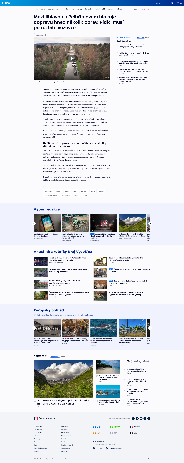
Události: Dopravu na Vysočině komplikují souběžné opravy (51, 82)
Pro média (64, 426)
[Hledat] (172, 3)
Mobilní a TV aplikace (41, 448)
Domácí (65, 9)
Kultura (110, 9)
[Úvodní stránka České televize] (44, 418)
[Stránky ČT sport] (115, 427)
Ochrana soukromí (57, 459)
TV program (38, 426)
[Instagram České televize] (133, 418)
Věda (104, 9)
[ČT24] (6, 3)
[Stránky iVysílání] (135, 427)
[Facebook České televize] (137, 418)
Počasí (97, 9)
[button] (72, 58)
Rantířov (101, 191)
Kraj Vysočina (48, 191)
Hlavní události (40, 9)
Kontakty (64, 451)
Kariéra (63, 442)
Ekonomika (88, 9)
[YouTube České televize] (141, 418)
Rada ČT (64, 439)
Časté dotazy (65, 448)
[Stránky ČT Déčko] (96, 433)
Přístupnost (68, 459)
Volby (58, 9)
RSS (149, 459)
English (48, 459)
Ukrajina (51, 9)
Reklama (64, 430)
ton (35, 33)
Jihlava (75, 191)
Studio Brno (65, 433)
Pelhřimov (84, 191)
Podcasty (119, 9)
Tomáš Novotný (65, 195)
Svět (72, 9)
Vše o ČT (36, 451)
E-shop (36, 445)
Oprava (67, 191)
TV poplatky (38, 433)
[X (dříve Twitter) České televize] (144, 418)
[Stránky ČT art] (113, 433)
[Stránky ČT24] (96, 427)
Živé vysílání (38, 430)
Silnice (93, 191)
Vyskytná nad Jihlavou (51, 195)
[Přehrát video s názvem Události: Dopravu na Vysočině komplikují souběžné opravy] (72, 58)
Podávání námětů (67, 445)
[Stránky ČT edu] (133, 433)
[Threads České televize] (148, 418)
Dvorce (76, 195)
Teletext (36, 436)
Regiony (79, 9)
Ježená (84, 195)
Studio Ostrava (66, 436)
